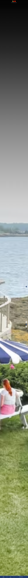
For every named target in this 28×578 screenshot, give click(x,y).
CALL (10, 577)
